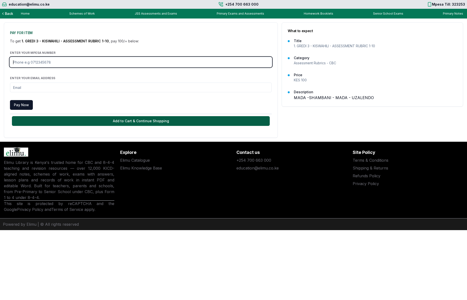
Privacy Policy (30, 209)
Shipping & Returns (370, 168)
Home (25, 13)
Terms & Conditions (370, 160)
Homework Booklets (318, 13)
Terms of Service (67, 209)
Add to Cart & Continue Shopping (141, 121)
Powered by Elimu (19, 224)
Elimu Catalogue (135, 160)
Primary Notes (453, 13)
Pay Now (21, 105)
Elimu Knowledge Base (141, 168)
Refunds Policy (366, 175)
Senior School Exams (388, 13)
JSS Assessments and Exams (156, 13)
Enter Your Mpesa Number (32, 53)
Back (9, 13)
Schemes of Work (82, 13)
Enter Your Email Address (32, 78)
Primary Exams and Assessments (240, 13)
